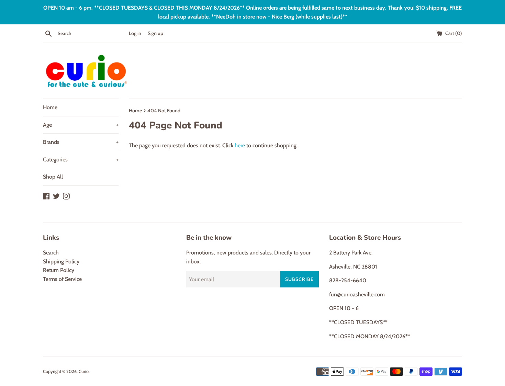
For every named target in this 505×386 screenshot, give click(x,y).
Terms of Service (62, 279)
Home (50, 107)
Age (81, 125)
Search (51, 252)
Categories (81, 159)
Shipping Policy (61, 261)
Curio (84, 371)
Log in (135, 33)
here (240, 145)
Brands (81, 142)
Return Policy (58, 270)
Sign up (155, 33)
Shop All (53, 176)
